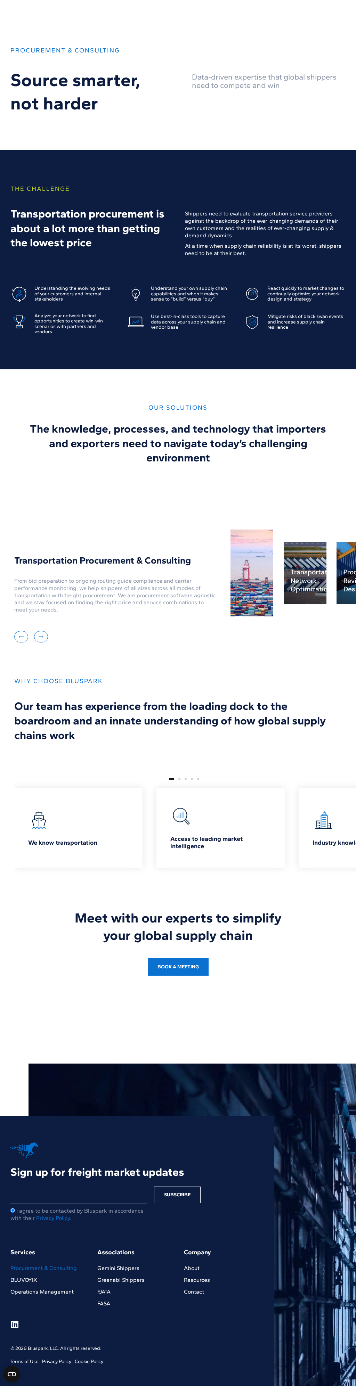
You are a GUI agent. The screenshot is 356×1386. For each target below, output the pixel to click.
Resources (197, 1280)
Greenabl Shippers (121, 1280)
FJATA (104, 1291)
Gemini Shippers (118, 1268)
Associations (116, 1252)
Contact (194, 1291)
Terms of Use (24, 1361)
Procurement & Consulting (43, 1268)
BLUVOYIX (23, 1280)
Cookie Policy (89, 1361)
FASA (103, 1303)
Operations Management (42, 1291)
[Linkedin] (14, 1324)
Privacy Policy (53, 1218)
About (192, 1268)
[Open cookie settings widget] (11, 1374)
